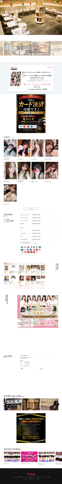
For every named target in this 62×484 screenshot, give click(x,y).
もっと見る (31, 208)
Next (58, 404)
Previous (4, 404)
